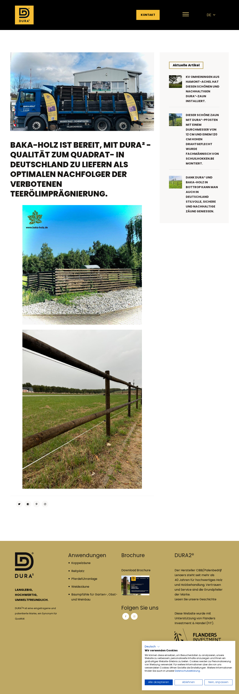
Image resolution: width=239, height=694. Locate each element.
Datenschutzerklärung (187, 670)
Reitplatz (77, 571)
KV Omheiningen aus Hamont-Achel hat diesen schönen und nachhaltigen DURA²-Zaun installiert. (202, 89)
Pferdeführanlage (84, 579)
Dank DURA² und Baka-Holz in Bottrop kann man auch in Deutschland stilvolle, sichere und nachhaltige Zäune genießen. (202, 194)
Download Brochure (135, 570)
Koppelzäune (81, 563)
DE (209, 15)
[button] (152, 646)
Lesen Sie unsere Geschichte (195, 599)
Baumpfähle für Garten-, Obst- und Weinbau (94, 597)
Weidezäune (80, 586)
